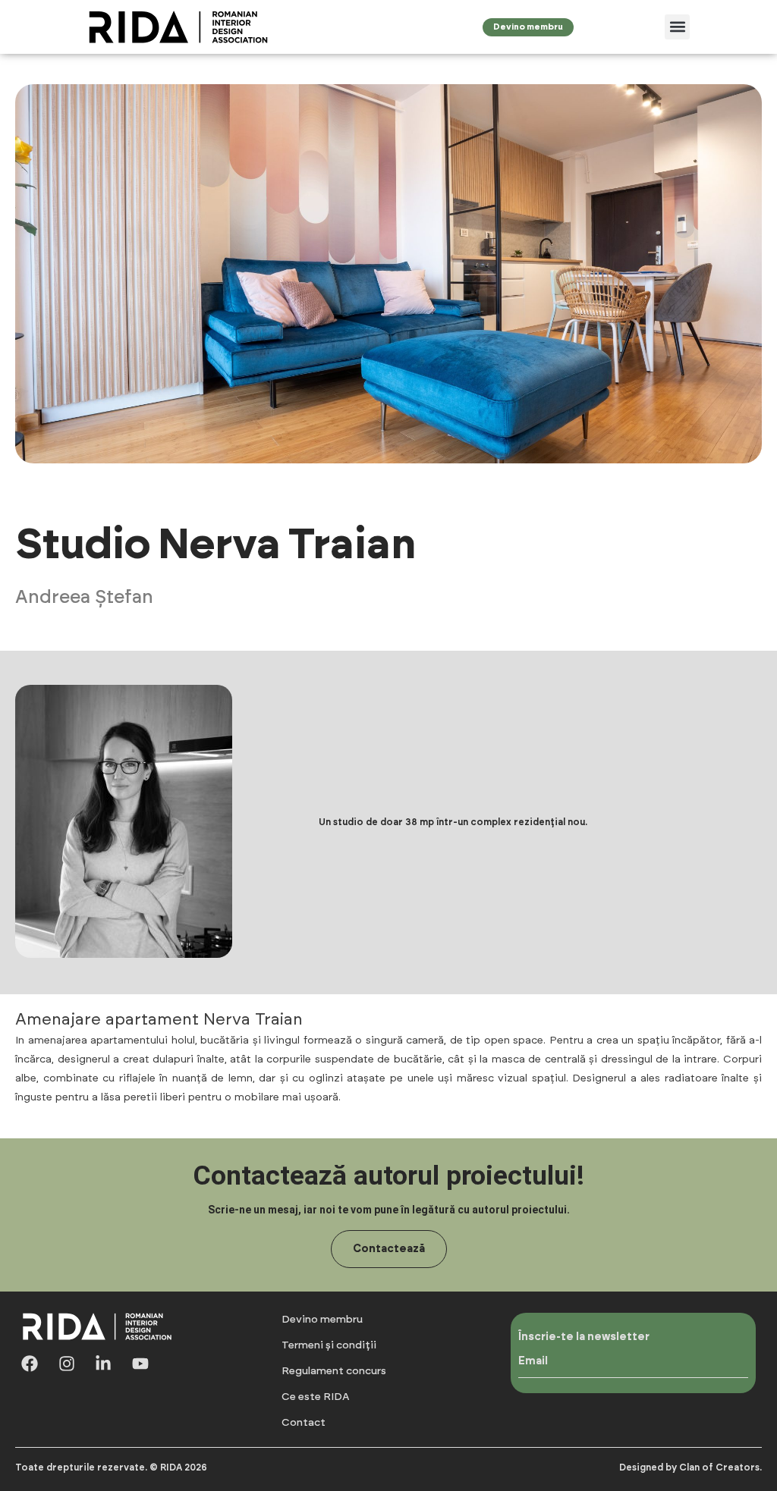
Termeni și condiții (329, 1345)
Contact (304, 1422)
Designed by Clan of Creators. (690, 1467)
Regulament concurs (334, 1371)
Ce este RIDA (316, 1397)
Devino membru (322, 1319)
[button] (677, 26)
